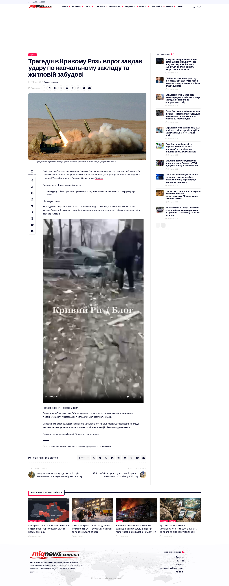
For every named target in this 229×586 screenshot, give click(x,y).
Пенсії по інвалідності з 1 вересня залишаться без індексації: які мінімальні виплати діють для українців (181, 148)
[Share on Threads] (78, 88)
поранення (80, 446)
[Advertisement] (114, 29)
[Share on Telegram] (72, 88)
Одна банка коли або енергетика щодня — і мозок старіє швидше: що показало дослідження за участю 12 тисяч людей (183, 115)
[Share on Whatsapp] (61, 88)
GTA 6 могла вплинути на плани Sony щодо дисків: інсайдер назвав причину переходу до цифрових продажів (182, 178)
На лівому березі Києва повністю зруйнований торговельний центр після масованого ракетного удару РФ (136, 528)
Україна (33, 55)
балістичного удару (67, 171)
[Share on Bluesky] (83, 88)
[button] (194, 6)
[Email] (89, 88)
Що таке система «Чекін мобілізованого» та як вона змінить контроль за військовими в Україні (178, 528)
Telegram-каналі (65, 185)
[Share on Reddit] (118, 457)
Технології (32, 521)
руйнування (91, 446)
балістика (55, 446)
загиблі (63, 446)
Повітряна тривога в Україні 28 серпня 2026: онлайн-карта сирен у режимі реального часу (48, 528)
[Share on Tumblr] (32, 206)
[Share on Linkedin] (66, 88)
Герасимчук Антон (51, 82)
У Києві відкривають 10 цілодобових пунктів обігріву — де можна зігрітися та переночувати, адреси (92, 528)
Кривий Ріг (71, 446)
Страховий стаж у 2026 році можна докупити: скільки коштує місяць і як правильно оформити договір (183, 98)
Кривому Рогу (86, 171)
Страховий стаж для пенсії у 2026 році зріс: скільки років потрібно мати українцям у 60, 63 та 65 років (183, 131)
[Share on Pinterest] (55, 88)
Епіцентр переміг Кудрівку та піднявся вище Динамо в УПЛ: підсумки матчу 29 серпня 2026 (182, 163)
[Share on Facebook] (44, 88)
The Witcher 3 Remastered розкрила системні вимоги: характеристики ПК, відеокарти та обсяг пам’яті (183, 195)
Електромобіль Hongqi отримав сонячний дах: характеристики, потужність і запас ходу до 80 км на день (182, 211)
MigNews (99, 178)
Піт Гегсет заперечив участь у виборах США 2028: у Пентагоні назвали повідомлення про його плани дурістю (183, 82)
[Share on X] (49, 88)
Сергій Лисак (105, 446)
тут (96, 434)
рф (98, 446)
